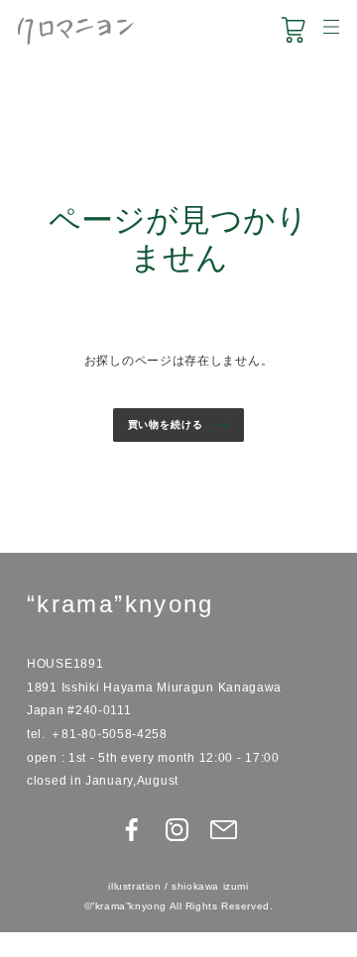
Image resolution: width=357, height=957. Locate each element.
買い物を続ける (165, 424)
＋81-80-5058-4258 (109, 733)
